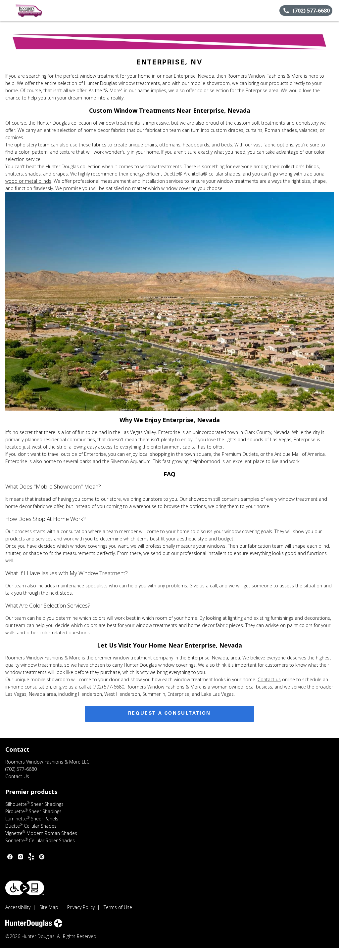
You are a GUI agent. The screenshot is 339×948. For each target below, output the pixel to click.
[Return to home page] (35, 10)
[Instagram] (20, 856)
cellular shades (224, 174)
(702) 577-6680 (108, 687)
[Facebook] (10, 856)
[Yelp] (31, 856)
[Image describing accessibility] (24, 888)
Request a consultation (169, 713)
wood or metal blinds (28, 181)
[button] (8, 11)
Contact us (269, 679)
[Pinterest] (41, 856)
